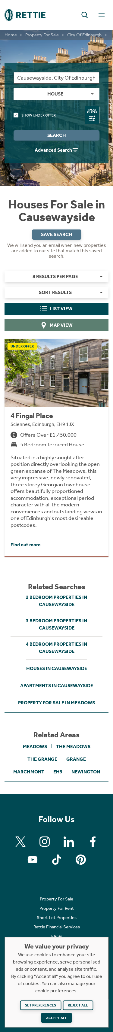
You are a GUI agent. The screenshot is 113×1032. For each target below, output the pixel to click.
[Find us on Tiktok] (57, 859)
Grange (76, 759)
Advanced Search (53, 150)
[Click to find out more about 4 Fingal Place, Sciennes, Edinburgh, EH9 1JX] (56, 447)
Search (56, 135)
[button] (85, 15)
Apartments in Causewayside (56, 685)
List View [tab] (61, 308)
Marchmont (28, 772)
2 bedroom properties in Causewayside (56, 600)
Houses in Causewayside (56, 668)
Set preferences (40, 1005)
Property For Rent (56, 908)
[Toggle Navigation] (101, 15)
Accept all (56, 1018)
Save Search (56, 234)
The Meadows (73, 746)
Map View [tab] (61, 325)
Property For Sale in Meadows (56, 703)
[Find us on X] (20, 841)
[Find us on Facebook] (93, 841)
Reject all (78, 1005)
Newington (85, 772)
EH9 (57, 772)
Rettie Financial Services (56, 927)
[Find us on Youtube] (32, 859)
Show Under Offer (38, 115)
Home (11, 35)
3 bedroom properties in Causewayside (56, 624)
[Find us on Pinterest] (81, 859)
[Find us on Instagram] (44, 841)
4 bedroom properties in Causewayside (56, 647)
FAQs (56, 936)
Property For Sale (42, 35)
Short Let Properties (57, 917)
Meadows (35, 746)
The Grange (42, 759)
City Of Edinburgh (84, 35)
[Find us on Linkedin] (69, 841)
